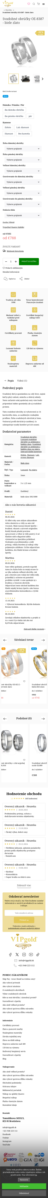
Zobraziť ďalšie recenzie (34, 629)
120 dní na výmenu (11, 1047)
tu (36, 1175)
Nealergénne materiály (12, 1033)
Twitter (6, 1138)
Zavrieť (39, 285)
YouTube (31, 954)
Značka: (8, 222)
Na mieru (33, 470)
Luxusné (24, 470)
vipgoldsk (17, 954)
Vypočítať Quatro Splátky (13, 227)
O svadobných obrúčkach (13, 990)
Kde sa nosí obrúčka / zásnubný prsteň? (20, 997)
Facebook (10, 954)
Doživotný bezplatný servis (14, 1051)
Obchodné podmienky (12, 1083)
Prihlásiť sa (24, 920)
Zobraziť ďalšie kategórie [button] (31, 451)
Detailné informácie (11, 272)
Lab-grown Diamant (30, 456)
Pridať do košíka (29, 261)
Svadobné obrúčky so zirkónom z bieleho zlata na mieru (31, 446)
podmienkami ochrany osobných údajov (24, 928)
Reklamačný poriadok (12, 1090)
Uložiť (10, 287)
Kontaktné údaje (10, 1105)
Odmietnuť (24, 1193)
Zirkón (23, 455)
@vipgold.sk (38, 954)
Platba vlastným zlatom (13, 1101)
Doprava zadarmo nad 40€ (14, 1044)
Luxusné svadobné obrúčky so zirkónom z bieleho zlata (30, 441)
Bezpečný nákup (10, 1097)
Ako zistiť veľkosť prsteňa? (14, 1005)
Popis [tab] (11, 380)
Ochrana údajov (9, 1086)
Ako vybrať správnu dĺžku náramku (18, 1008)
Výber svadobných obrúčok (14, 994)
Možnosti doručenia (15, 251)
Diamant (31, 455)
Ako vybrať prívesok (11, 982)
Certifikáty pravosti (11, 1025)
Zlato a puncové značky (13, 1029)
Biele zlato (25, 463)
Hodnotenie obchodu (24, 793)
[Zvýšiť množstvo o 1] (16, 261)
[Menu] (43, 3)
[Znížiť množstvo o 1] (6, 261)
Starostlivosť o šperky (12, 1001)
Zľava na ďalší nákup (11, 1040)
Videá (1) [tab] (22, 380)
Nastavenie (24, 1180)
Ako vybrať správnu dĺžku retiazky (18, 1012)
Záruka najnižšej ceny (12, 1036)
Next (43, 640)
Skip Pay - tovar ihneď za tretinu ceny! (19, 979)
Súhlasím (24, 1186)
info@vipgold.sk (26, 960)
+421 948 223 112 (26, 965)
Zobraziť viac (24, 885)
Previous (5, 640)
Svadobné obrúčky (29, 437)
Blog (4, 1058)
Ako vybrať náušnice (11, 986)
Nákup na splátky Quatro (13, 1094)
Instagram (24, 954)
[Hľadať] (34, 4)
